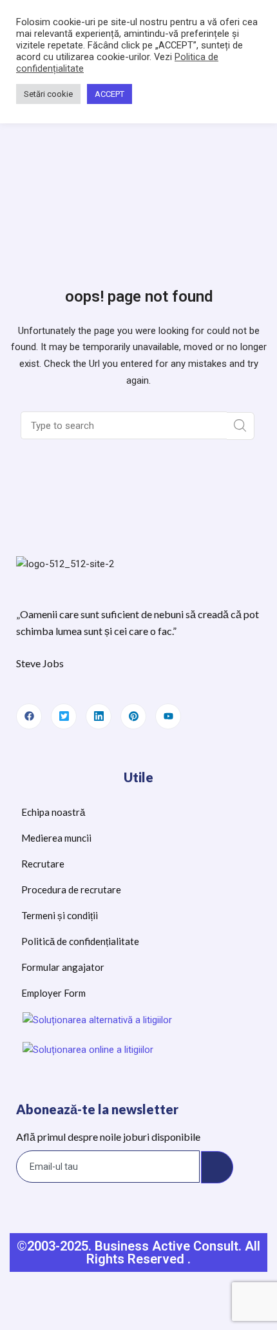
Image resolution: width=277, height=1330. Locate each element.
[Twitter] (64, 716)
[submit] (217, 1167)
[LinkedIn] (98, 716)
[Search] (240, 426)
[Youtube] (168, 716)
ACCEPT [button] (109, 94)
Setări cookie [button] (48, 94)
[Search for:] (125, 425)
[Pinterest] (133, 716)
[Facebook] (29, 716)
